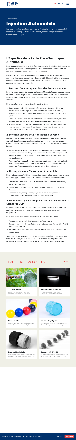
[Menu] (68, 4)
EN (59, 4)
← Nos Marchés (11, 19)
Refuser (59, 436)
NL (62, 4)
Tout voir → (66, 262)
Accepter (69, 436)
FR (55, 4)
